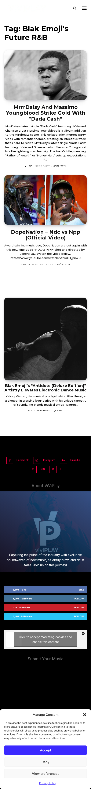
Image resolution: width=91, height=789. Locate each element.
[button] (85, 715)
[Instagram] (36, 460)
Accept (45, 750)
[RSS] (33, 469)
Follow (79, 598)
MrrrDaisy (42, 166)
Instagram (49, 460)
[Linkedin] (63, 460)
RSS (42, 469)
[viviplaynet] (27, 8)
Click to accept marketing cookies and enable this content (45, 639)
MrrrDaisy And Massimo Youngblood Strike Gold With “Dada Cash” (45, 113)
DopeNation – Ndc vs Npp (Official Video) (45, 235)
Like (81, 589)
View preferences (45, 774)
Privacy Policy (47, 783)
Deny (45, 762)
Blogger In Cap (42, 264)
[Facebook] (9, 460)
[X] (53, 469)
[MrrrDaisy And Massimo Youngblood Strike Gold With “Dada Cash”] (45, 75)
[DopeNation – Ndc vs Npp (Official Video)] (45, 200)
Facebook (23, 460)
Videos (25, 264)
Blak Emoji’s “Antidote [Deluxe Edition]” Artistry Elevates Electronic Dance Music (45, 387)
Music (28, 166)
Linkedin (75, 460)
